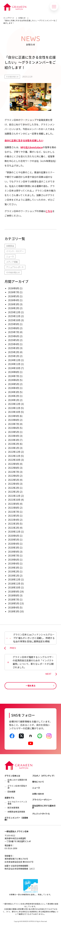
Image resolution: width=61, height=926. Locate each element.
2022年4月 (13, 483)
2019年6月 (13, 559)
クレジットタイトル (41, 813)
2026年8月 (13, 288)
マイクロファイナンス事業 (17, 802)
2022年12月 (14, 451)
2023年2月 (13, 443)
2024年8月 (13, 372)
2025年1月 (13, 356)
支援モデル (9, 797)
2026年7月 (13, 292)
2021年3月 (13, 523)
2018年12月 (14, 579)
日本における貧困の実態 (17, 780)
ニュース (10, 256)
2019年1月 (13, 575)
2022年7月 (13, 471)
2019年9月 (13, 551)
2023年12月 (14, 404)
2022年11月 (14, 455)
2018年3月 (13, 611)
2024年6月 (13, 380)
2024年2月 (13, 396)
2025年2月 (13, 352)
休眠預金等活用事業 (16, 811)
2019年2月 (13, 571)
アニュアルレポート (15, 267)
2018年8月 (13, 595)
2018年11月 (14, 583)
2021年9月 (13, 503)
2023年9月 (13, 416)
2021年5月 (13, 515)
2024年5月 (13, 384)
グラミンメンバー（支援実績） (16, 818)
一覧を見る (30, 685)
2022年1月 (13, 491)
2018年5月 (13, 603)
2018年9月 (13, 591)
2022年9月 (13, 463)
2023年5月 (13, 432)
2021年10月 (14, 499)
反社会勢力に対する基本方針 (44, 806)
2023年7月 (13, 424)
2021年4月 (13, 519)
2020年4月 (13, 543)
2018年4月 (13, 607)
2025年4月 (13, 344)
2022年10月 (14, 459)
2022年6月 (13, 475)
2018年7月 (13, 599)
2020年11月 (14, 531)
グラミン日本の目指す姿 (17, 786)
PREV (13, 648)
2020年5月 (13, 539)
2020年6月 (13, 535)
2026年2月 (13, 308)
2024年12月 (14, 360)
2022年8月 (13, 467)
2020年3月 (13, 547)
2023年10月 (14, 411)
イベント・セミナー (15, 251)
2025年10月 (14, 320)
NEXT (48, 674)
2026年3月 (13, 304)
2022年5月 (13, 479)
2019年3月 (13, 567)
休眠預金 (10, 245)
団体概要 (11, 791)
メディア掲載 (12, 261)
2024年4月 (13, 388)
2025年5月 (13, 340)
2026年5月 (13, 296)
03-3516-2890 (11, 848)
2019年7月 (13, 555)
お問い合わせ (38, 793)
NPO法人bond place (31, 147)
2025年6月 (13, 336)
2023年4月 (13, 435)
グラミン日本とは (12, 775)
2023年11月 (14, 408)
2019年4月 (13, 563)
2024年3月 (13, 392)
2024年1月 (13, 400)
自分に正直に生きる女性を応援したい (24, 140)
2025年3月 (13, 348)
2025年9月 (13, 324)
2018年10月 (14, 587)
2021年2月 (13, 527)
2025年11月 (14, 316)
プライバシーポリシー (42, 799)
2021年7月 (13, 511)
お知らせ (22, 18)
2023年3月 (13, 440)
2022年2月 (13, 487)
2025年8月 (13, 328)
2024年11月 (14, 364)
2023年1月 (13, 447)
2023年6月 (13, 427)
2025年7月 (13, 332)
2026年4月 (13, 300)
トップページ (8, 18)
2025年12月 (14, 312)
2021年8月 (13, 507)
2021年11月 (14, 495)
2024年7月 (13, 376)
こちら (49, 211)
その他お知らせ (12, 76)
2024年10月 (14, 368)
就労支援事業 (13, 807)
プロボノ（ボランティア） (43, 775)
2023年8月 (13, 419)
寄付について (38, 781)
